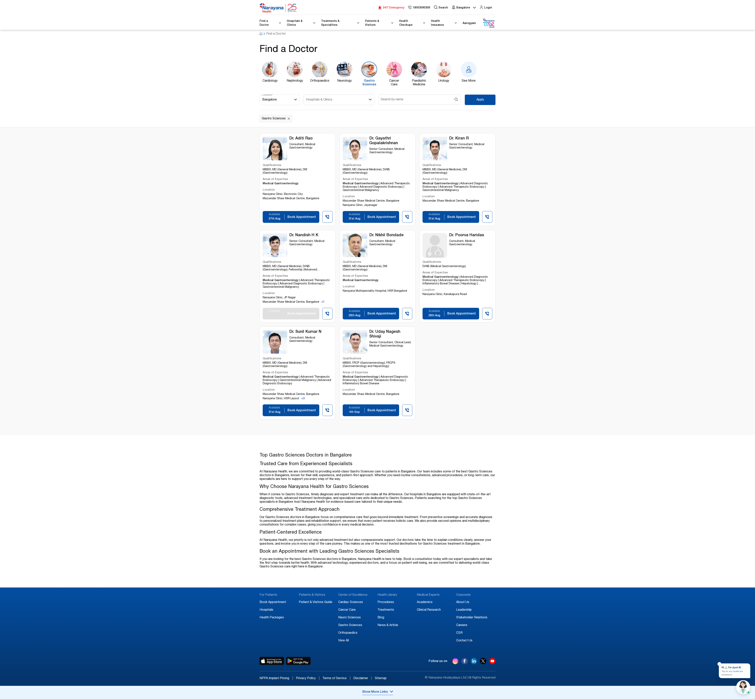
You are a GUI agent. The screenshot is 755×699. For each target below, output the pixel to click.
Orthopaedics (347, 633)
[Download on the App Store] (272, 661)
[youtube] (492, 663)
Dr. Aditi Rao (301, 139)
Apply (480, 99)
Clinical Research (429, 610)
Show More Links (375, 692)
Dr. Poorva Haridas (466, 235)
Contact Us (464, 640)
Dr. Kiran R (459, 139)
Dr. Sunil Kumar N (305, 332)
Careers (461, 625)
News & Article (388, 625)
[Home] (278, 8)
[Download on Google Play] (298, 661)
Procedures (386, 602)
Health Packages (272, 617)
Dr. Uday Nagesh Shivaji (384, 334)
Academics (425, 602)
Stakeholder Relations (471, 617)
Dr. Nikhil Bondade (386, 235)
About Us (462, 602)
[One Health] (488, 23)
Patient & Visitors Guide (315, 602)
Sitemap (381, 678)
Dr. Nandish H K (303, 235)
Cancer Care (347, 610)
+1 (323, 302)
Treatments (386, 610)
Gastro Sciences (350, 625)
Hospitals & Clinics (319, 99)
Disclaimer (362, 678)
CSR (459, 633)
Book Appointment (273, 602)
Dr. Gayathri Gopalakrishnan (383, 141)
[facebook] (464, 663)
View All (343, 640)
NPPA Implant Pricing (276, 678)
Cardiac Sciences (350, 602)
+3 (303, 398)
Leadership (464, 610)
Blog (381, 617)
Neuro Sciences (349, 617)
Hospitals (266, 610)
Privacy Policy (307, 678)
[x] (483, 663)
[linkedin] (474, 663)
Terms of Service (336, 678)
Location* (267, 95)
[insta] (455, 662)
